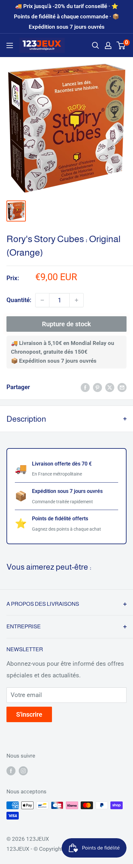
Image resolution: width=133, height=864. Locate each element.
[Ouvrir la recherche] (95, 45)
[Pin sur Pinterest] (97, 387)
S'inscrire (29, 714)
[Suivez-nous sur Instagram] (23, 770)
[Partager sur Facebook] (85, 387)
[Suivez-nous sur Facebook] (10, 770)
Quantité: (18, 300)
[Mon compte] (108, 45)
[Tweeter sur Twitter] (109, 387)
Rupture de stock (66, 324)
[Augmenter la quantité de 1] (76, 300)
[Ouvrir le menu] (9, 45)
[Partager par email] (122, 387)
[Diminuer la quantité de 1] (42, 300)
